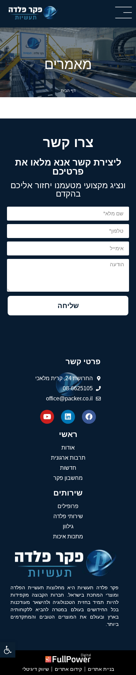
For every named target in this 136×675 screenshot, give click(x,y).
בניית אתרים (101, 669)
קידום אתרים (68, 669)
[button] (7, 650)
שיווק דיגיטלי (35, 669)
